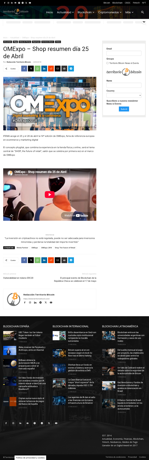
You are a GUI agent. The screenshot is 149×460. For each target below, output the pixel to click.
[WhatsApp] (37, 68)
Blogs (15, 42)
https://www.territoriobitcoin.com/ (36, 299)
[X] (26, 3)
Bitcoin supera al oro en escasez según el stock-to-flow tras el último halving (80, 353)
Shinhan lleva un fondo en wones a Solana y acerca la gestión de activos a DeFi (80, 368)
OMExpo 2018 (46, 248)
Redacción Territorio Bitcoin (19, 62)
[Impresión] (64, 68)
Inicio (5, 37)
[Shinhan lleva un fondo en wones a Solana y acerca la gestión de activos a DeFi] (59, 368)
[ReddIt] (51, 68)
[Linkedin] (12, 3)
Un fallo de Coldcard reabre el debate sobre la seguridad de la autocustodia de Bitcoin (131, 371)
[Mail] (15, 3)
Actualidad (14, 37)
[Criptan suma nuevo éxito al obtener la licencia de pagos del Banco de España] (9, 401)
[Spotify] (19, 3)
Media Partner (22, 248)
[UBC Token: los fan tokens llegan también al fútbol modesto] (9, 335)
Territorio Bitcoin (47, 42)
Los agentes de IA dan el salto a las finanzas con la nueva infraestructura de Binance (81, 400)
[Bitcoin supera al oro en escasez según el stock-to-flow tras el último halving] (59, 353)
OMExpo (34, 248)
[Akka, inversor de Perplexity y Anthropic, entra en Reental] (9, 350)
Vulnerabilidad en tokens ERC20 (18, 278)
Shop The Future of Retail (65, 248)
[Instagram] (8, 3)
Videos (58, 42)
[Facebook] (5, 3)
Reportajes (36, 42)
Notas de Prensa (24, 42)
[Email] (58, 68)
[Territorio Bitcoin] (16, 12)
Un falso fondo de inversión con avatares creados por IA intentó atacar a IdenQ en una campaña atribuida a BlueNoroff (32, 383)
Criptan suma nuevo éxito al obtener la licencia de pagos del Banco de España (31, 401)
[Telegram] (22, 3)
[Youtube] (30, 3)
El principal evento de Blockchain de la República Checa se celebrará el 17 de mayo (75, 279)
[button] (142, 12)
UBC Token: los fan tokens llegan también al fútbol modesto (30, 335)
